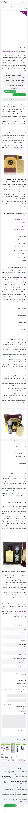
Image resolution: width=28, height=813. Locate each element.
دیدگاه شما (23, 713)
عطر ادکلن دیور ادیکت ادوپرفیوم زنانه (16, 756)
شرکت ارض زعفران (18, 274)
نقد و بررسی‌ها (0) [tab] (4, 99)
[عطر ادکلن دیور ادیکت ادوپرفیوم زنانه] (16, 748)
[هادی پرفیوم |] (4, 2)
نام (25, 693)
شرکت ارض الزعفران (17, 147)
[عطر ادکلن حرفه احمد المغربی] (22, 748)
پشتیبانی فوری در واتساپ (19, 94)
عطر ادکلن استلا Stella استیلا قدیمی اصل (11, 755)
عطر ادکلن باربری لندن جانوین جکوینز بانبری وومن (6, 755)
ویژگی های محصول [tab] (14, 99)
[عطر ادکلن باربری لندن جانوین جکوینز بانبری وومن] (6, 748)
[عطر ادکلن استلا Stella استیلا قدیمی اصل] (11, 748)
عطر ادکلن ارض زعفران (15, 51)
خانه (26, 6)
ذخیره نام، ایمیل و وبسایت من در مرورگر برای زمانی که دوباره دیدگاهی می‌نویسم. (15, 705)
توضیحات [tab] (23, 99)
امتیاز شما (24, 708)
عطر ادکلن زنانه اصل (19, 6)
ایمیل (25, 698)
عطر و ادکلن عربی (20, 52)
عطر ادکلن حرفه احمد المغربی (22, 755)
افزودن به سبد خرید (9, 91)
